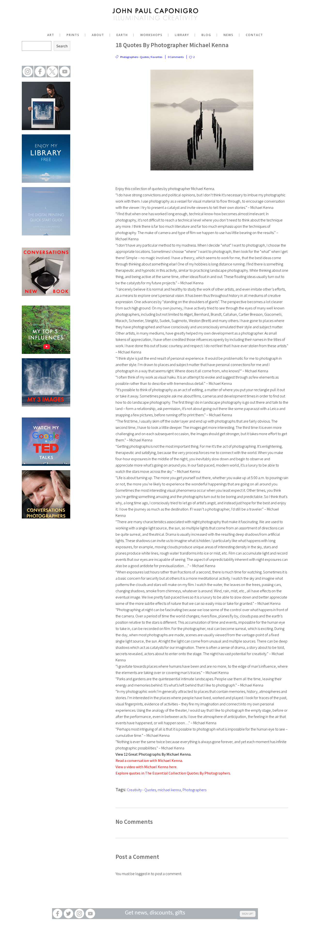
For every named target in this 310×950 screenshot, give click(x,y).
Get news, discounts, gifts (155, 913)
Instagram (79, 913)
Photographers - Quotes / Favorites (141, 57)
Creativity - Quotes (141, 789)
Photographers (194, 789)
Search (62, 46)
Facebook (57, 913)
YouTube (90, 913)
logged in (142, 873)
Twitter (68, 913)
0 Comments (176, 57)
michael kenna (169, 789)
